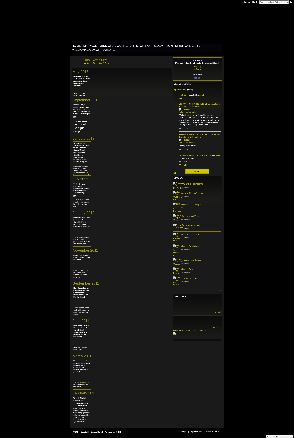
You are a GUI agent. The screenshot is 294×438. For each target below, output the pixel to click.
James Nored (97, 432)
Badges (184, 432)
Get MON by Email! (198, 330)
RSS (174, 172)
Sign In (255, 2)
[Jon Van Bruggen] (192, 304)
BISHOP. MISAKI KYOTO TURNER (193, 104)
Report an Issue (197, 432)
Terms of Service (213, 432)
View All (218, 291)
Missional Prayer (188, 269)
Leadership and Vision (190, 216)
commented (213, 104)
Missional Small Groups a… (192, 246)
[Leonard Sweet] (177, 304)
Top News (177, 90)
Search (291, 2)
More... (197, 171)
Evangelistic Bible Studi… (191, 225)
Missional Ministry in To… (191, 234)
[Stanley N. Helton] (199, 304)
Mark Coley (183, 95)
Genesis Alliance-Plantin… (192, 278)
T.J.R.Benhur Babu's (187, 106)
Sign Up (247, 2)
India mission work (187, 112)
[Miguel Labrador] (207, 304)
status (218, 155)
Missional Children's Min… (192, 193)
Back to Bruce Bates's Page (98, 63)
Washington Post (83, 382)
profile (203, 95)
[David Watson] (184, 304)
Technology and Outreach (191, 260)
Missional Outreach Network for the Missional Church (127, 23)
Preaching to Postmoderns (192, 184)
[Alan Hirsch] (214, 304)
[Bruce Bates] (77, 67)
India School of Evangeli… (192, 205)
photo (198, 106)
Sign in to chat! (272, 436)
